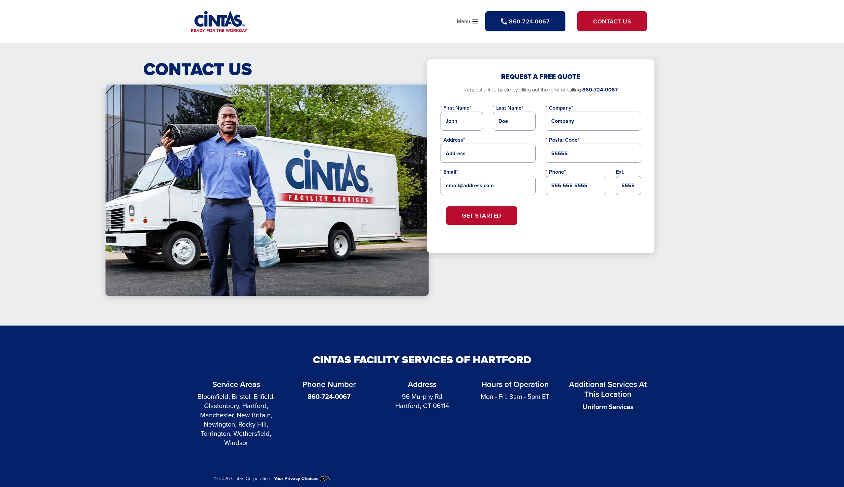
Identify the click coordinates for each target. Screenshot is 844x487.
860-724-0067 (600, 89)
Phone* (557, 172)
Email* (450, 172)
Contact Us (612, 21)
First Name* (457, 108)
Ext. (620, 172)
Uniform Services (608, 406)
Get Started (481, 215)
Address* (454, 140)
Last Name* (510, 108)
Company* (561, 108)
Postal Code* (564, 140)
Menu (468, 22)
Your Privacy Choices (297, 478)
